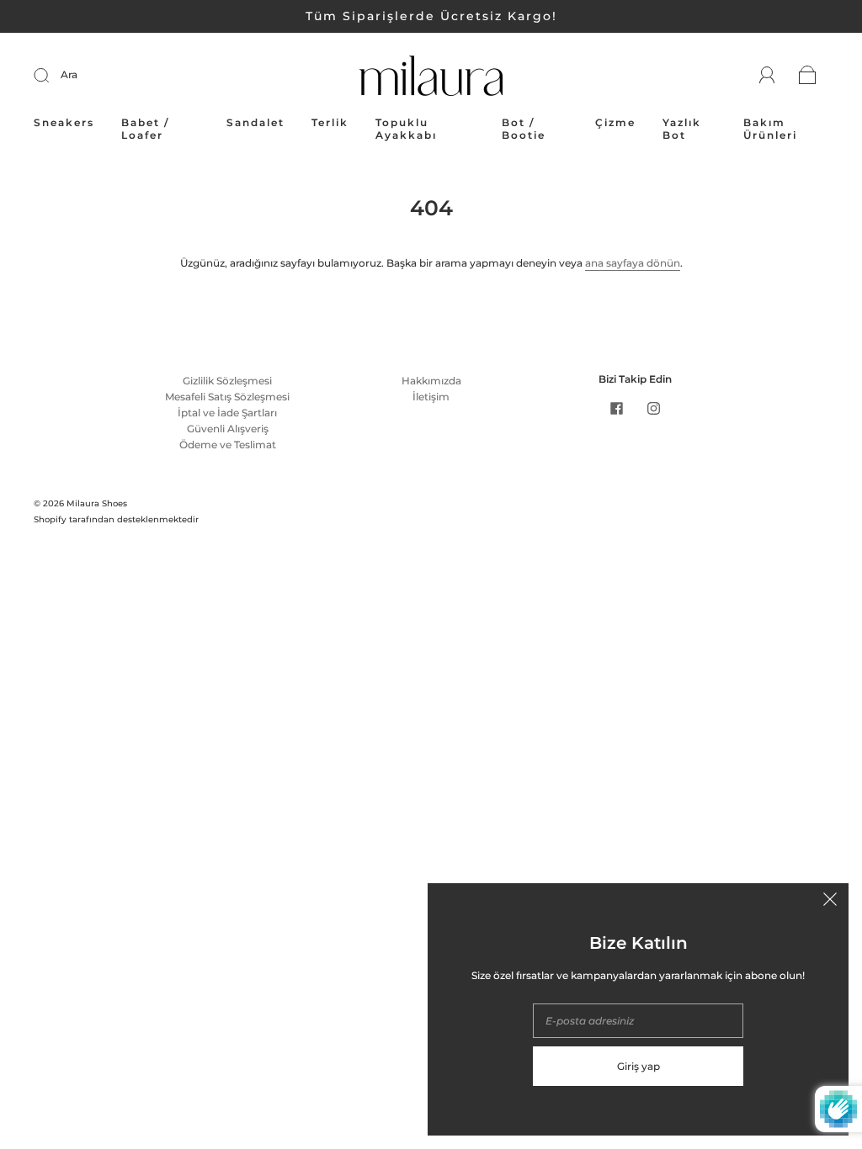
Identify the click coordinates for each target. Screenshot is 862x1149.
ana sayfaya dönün (632, 263)
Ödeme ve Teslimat (227, 444)
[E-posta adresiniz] (638, 1020)
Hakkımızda (431, 380)
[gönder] (52, 74)
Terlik (330, 122)
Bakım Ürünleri (770, 128)
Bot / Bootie (523, 128)
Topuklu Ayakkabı (406, 128)
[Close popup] (830, 901)
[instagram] (653, 408)
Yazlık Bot (681, 128)
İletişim (431, 396)
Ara (69, 74)
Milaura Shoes (97, 503)
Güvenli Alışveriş (228, 428)
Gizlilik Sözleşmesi (227, 380)
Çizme (615, 122)
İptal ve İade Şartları (227, 412)
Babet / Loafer (145, 128)
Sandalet (255, 122)
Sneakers (64, 122)
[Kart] (807, 76)
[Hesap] (767, 75)
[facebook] (616, 408)
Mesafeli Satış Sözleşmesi (227, 396)
